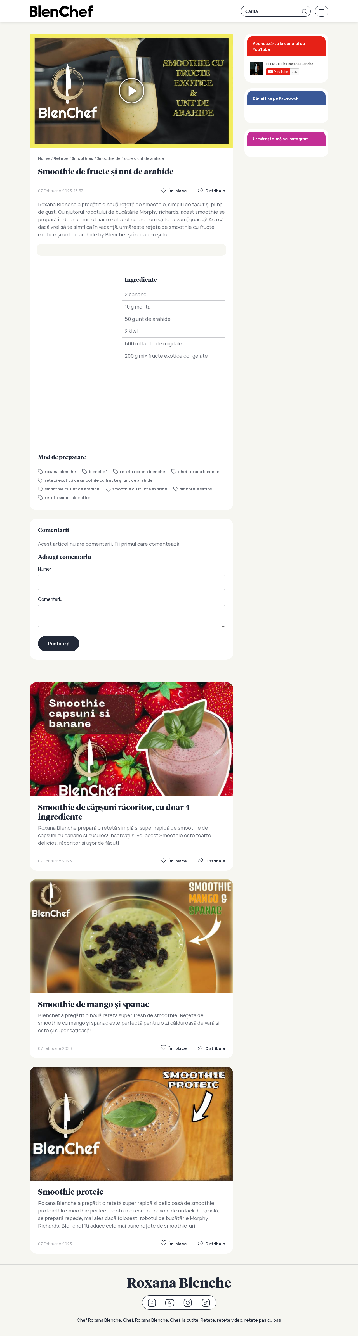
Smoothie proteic (131, 1160)
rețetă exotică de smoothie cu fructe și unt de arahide (98, 480)
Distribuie (215, 190)
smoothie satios (196, 489)
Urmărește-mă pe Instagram (281, 138)
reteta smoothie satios (67, 497)
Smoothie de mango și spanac (131, 968)
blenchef (98, 471)
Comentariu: (51, 599)
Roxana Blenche (179, 1283)
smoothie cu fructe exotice (139, 489)
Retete (60, 158)
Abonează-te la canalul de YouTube (279, 46)
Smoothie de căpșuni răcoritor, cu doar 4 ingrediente (131, 776)
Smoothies (82, 158)
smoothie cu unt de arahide (72, 489)
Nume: (44, 569)
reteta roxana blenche (142, 471)
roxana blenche (60, 471)
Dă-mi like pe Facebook (275, 98)
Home (44, 158)
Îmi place (178, 190)
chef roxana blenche (198, 471)
